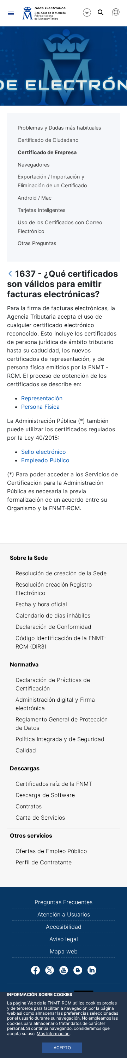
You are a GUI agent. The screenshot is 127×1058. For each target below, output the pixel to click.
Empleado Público (45, 460)
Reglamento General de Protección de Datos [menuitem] (62, 723)
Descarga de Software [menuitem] (45, 795)
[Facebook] (35, 969)
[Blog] (77, 969)
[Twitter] (49, 969)
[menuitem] (63, 558)
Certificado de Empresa (47, 152)
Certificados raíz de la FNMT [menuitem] (54, 783)
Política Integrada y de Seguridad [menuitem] (60, 739)
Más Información (53, 1033)
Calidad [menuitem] (26, 750)
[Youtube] (63, 969)
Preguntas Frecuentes (63, 902)
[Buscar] (100, 12)
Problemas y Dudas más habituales (59, 128)
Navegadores (34, 165)
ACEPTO (62, 1047)
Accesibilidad (63, 926)
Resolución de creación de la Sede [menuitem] (61, 573)
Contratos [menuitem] (29, 806)
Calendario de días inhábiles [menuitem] (53, 615)
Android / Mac (35, 198)
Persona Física (40, 406)
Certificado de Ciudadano (48, 140)
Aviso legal (63, 939)
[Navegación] (11, 13)
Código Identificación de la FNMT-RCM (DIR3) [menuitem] (61, 642)
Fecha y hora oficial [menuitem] (41, 604)
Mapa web (64, 951)
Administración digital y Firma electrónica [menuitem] (55, 704)
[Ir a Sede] (43, 13)
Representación (41, 398)
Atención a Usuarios (63, 914)
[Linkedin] (91, 969)
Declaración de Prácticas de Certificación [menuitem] (53, 684)
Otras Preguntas (37, 243)
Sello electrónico (43, 451)
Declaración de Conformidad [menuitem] (53, 626)
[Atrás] (10, 274)
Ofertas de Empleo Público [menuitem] (51, 850)
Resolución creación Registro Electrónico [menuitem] (54, 588)
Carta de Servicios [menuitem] (40, 817)
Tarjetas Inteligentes (42, 210)
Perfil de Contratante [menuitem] (44, 862)
